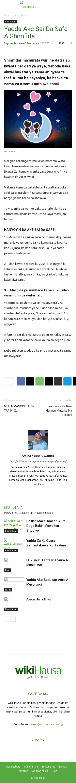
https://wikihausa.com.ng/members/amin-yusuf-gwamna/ (38, 461)
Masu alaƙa (13, 507)
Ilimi (7, 570)
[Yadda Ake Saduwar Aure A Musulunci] (14, 584)
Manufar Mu (31, 766)
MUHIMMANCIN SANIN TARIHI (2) (19, 408)
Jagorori (23, 771)
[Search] (70, 5)
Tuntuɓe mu (48, 766)
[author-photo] (38, 450)
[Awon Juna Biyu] (14, 604)
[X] (30, 381)
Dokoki (63, 766)
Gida (7, 15)
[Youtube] (54, 752)
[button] (6, 5)
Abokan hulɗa (40, 771)
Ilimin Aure (20, 15)
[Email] (49, 381)
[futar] (58, 381)
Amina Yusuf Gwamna (23, 43)
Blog (54, 771)
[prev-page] (6, 619)
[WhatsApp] (39, 381)
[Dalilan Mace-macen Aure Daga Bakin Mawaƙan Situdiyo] (14, 526)
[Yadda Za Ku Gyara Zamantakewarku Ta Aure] (14, 545)
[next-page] (13, 619)
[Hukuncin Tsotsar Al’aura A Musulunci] (14, 565)
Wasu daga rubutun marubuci (28, 513)
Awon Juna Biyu (38, 599)
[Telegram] (67, 381)
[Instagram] (33, 751)
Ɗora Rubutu (13, 766)
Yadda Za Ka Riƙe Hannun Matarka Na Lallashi (59, 410)
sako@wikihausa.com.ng (47, 724)
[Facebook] (21, 381)
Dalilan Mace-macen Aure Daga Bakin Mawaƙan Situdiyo (46, 525)
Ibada (8, 589)
